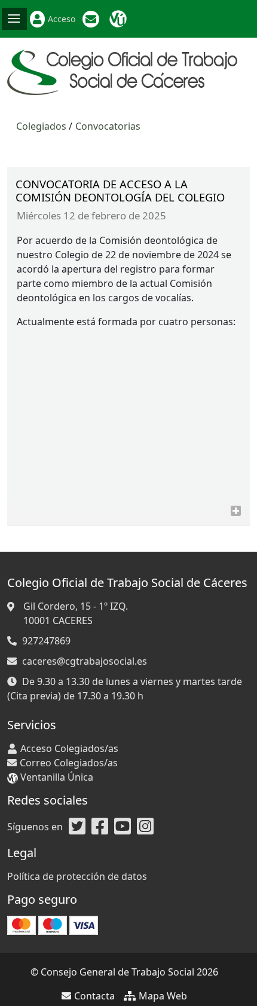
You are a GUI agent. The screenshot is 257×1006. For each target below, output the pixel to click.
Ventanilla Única (119, 19)
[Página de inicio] (125, 71)
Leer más (236, 511)
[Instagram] (145, 827)
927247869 (46, 640)
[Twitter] (77, 827)
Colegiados (41, 126)
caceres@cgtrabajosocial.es (84, 661)
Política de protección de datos (77, 876)
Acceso (61, 19)
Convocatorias (107, 126)
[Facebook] (99, 827)
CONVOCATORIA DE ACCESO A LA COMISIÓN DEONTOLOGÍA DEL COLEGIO (120, 190)
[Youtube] (122, 827)
